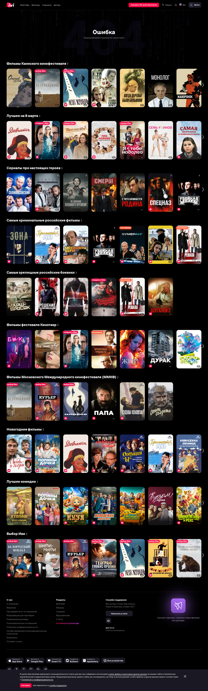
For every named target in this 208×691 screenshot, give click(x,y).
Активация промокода (67, 623)
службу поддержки (58, 685)
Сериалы (60, 611)
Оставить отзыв (14, 641)
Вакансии (11, 607)
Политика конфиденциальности (22, 627)
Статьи (59, 619)
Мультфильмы (63, 615)
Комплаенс (12, 637)
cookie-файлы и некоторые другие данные (127, 674)
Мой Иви (60, 604)
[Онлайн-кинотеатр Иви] (11, 5)
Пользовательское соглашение (22, 623)
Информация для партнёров (20, 615)
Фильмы (60, 607)
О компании (12, 604)
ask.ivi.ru (110, 628)
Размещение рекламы (17, 619)
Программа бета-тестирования (22, 611)
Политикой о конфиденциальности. (37, 679)
